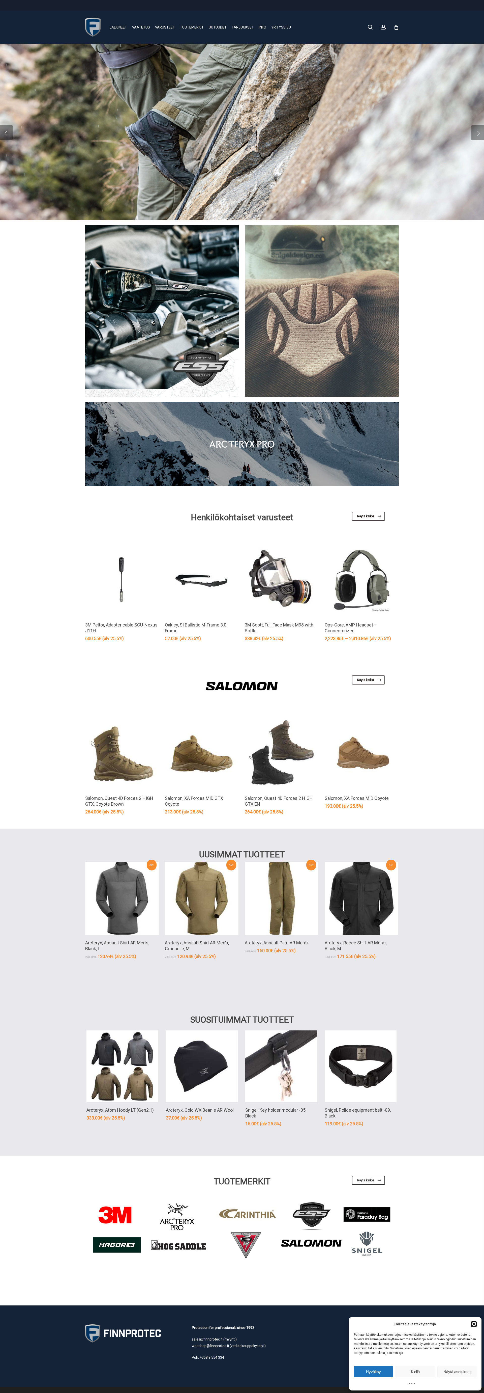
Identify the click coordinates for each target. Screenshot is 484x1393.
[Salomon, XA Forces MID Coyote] (361, 753)
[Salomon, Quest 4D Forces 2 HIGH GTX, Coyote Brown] (122, 753)
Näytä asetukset (456, 1372)
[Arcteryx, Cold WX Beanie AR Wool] (202, 1066)
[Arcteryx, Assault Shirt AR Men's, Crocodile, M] (201, 898)
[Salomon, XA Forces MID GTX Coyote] (201, 753)
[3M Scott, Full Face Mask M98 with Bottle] (281, 580)
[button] (473, 1324)
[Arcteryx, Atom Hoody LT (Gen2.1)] (122, 1066)
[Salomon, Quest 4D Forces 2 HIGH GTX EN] (281, 753)
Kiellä (415, 1372)
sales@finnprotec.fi (207, 1339)
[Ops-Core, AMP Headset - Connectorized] (361, 580)
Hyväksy (373, 1372)
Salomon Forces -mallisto (127, 141)
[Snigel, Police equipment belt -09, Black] (361, 1066)
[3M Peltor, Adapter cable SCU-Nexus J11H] (122, 580)
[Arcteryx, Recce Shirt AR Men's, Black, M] (361, 898)
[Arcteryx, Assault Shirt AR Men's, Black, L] (122, 898)
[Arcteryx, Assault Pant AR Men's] (281, 898)
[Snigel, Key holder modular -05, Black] (281, 1066)
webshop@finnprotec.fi (210, 1346)
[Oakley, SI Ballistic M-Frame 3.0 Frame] (201, 580)
